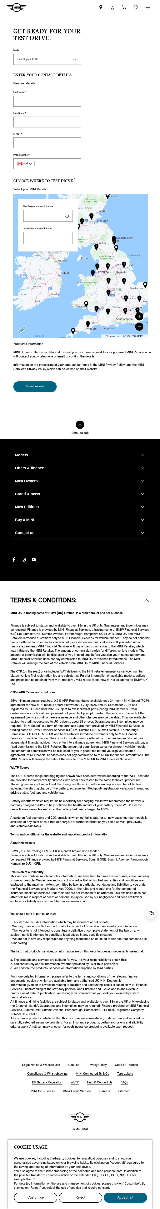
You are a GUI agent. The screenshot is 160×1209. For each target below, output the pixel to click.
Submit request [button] (35, 386)
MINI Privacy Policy (111, 365)
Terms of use (113, 336)
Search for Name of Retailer (37, 229)
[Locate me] (67, 216)
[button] (139, 316)
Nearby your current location (38, 206)
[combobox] (48, 216)
